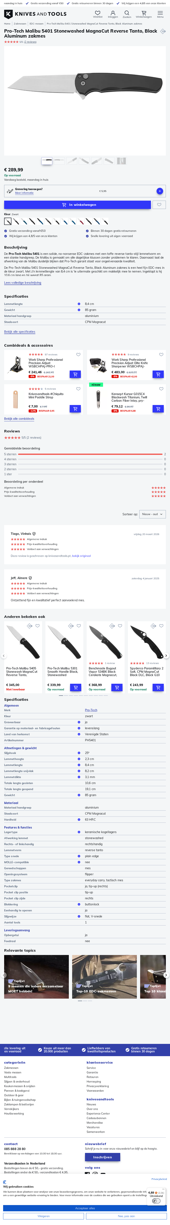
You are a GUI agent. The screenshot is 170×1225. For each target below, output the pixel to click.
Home (7, 23)
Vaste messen (12, 1072)
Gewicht (9, 310)
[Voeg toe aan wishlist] (159, 205)
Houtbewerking (14, 1113)
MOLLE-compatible (16, 862)
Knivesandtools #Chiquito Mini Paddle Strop (46, 395)
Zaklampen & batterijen (19, 1104)
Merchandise (95, 1122)
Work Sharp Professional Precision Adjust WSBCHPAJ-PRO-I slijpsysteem (46, 363)
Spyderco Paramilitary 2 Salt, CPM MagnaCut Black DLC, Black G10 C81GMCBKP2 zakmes (146, 672)
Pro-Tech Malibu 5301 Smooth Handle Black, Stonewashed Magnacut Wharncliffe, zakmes (63, 672)
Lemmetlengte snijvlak (18, 771)
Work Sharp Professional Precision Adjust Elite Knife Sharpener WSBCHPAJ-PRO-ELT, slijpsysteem (130, 363)
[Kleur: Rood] (80, 221)
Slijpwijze (10, 916)
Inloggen (113, 16)
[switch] (156, 1200)
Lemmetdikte (12, 777)
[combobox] (152, 514)
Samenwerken (96, 1131)
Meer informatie (24, 192)
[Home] (35, 12)
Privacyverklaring (98, 1086)
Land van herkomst (17, 734)
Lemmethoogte (14, 759)
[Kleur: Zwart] (8, 221)
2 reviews (30, 41)
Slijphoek (10, 753)
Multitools (10, 1077)
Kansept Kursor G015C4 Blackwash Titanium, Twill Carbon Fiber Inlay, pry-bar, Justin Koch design (129, 397)
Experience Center (98, 1113)
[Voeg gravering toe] (160, 191)
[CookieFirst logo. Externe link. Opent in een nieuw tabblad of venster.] (4, 1182)
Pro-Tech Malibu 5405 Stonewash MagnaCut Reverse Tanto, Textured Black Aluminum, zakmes (21, 672)
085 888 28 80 (15, 1149)
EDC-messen (36, 23)
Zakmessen (20, 23)
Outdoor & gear (14, 1095)
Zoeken (127, 16)
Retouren (92, 1077)
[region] (85, 106)
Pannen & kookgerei (16, 1090)
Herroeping (94, 1081)
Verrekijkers (11, 1109)
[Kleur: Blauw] (24, 221)
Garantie (92, 1072)
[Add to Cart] (75, 374)
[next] (159, 656)
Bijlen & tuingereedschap (20, 1099)
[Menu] (163, 1190)
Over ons (92, 1109)
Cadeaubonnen (96, 1118)
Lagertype (10, 832)
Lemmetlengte (13, 304)
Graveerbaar (12, 722)
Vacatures (93, 1127)
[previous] (10, 656)
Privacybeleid (159, 1179)
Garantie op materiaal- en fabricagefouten (32, 728)
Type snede (11, 856)
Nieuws (91, 1104)
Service (91, 1067)
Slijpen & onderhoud (17, 1081)
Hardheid (10, 819)
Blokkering (11, 904)
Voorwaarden (95, 1090)
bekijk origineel (81, 555)
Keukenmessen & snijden (19, 1086)
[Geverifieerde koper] (34, 534)
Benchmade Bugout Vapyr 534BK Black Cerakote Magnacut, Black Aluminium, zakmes (103, 672)
